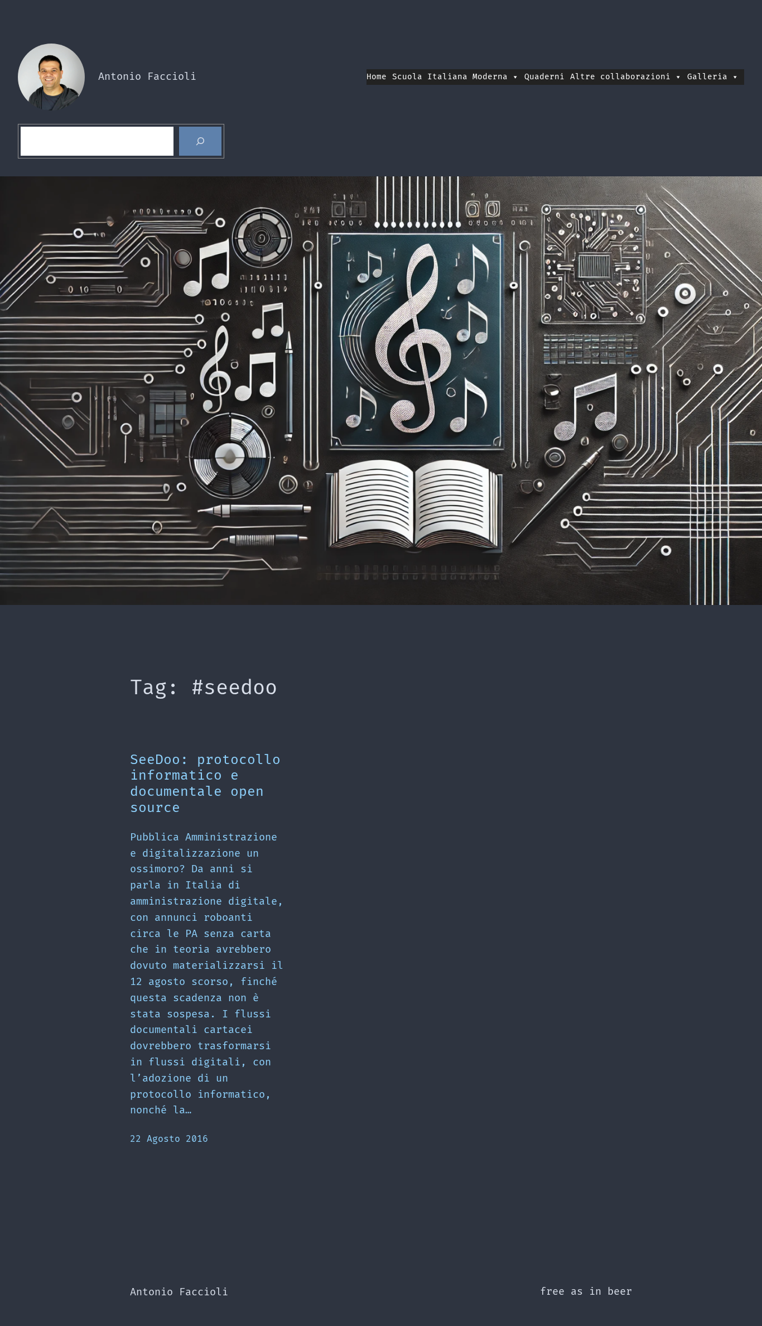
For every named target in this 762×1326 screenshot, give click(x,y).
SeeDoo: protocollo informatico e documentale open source (205, 784)
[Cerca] (200, 141)
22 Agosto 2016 (169, 1139)
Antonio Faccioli (147, 76)
